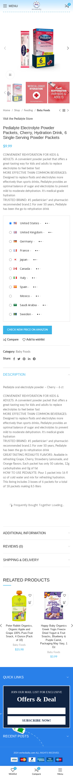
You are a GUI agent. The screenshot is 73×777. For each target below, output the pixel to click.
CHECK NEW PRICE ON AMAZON (27, 330)
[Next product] (68, 111)
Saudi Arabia (28, 305)
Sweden (25, 314)
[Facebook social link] (14, 359)
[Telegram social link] (34, 359)
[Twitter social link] (18, 359)
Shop (17, 110)
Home (7, 110)
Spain (23, 287)
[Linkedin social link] (29, 359)
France (24, 250)
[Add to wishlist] (29, 595)
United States (29, 223)
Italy (23, 278)
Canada (25, 268)
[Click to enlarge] (10, 75)
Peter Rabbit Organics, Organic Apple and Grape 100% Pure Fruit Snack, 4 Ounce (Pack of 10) (19, 633)
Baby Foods (43, 110)
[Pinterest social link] (24, 359)
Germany (26, 241)
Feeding (28, 110)
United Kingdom (31, 232)
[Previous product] (60, 111)
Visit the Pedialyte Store (18, 118)
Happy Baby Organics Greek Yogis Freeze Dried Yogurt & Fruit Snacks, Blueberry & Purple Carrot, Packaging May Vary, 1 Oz (53, 636)
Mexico (25, 296)
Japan (23, 259)
